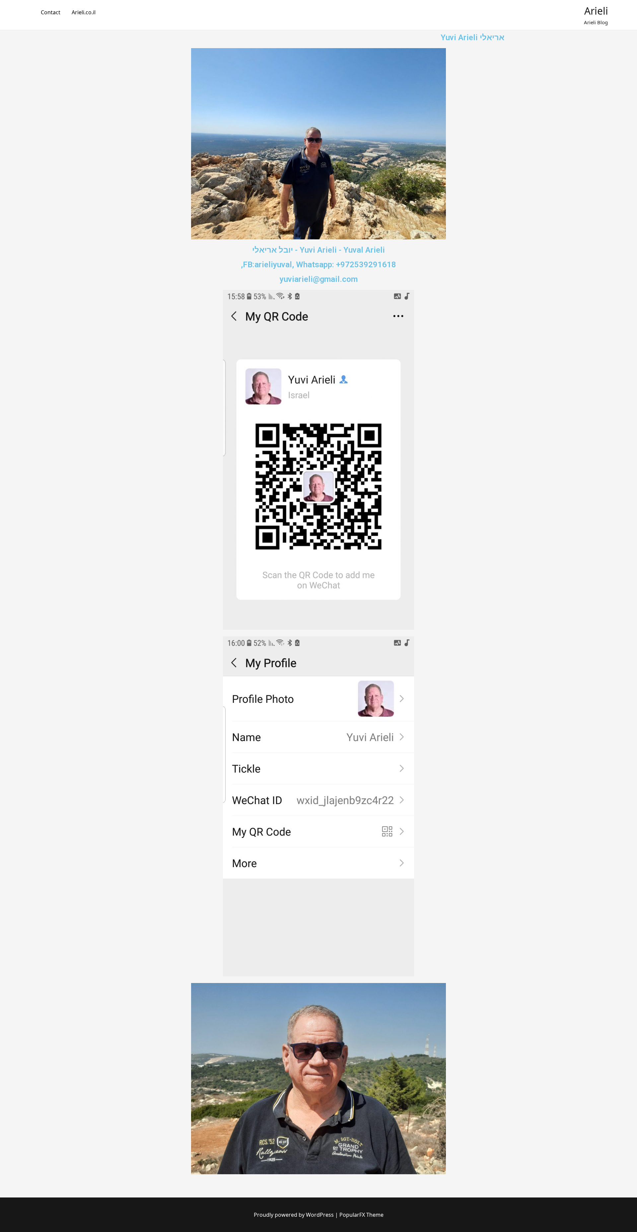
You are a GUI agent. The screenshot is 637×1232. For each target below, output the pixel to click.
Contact (50, 12)
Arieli (596, 11)
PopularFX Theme (361, 1214)
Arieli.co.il (84, 12)
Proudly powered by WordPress (294, 1214)
